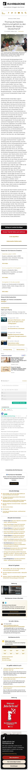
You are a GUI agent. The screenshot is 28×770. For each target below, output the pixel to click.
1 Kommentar (21, 31)
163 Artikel (5, 277)
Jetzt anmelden (14, 483)
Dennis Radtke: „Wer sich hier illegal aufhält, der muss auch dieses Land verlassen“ (14, 494)
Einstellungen (14, 766)
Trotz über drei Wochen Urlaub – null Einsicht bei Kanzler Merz (14, 512)
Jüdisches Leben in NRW (9, 254)
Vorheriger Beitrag (7, 349)
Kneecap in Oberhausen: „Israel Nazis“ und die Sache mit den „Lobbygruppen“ (16, 321)
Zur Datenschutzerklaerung (9, 753)
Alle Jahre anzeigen (6, 660)
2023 (23, 650)
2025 (11, 650)
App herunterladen (14, 611)
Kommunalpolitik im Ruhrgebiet (11, 268)
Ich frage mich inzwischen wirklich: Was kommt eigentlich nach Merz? (14, 497)
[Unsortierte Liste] (10, 390)
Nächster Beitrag (20, 349)
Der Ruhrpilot (6, 509)
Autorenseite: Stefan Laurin (14, 241)
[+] (17, 389)
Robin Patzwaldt (7, 524)
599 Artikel (5, 291)
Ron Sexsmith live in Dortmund (16, 328)
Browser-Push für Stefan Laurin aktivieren (14, 232)
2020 (17, 653)
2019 (23, 653)
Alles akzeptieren (14, 757)
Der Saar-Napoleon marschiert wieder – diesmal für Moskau (15, 504)
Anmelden (24, 380)
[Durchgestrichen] (7, 390)
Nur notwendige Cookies (14, 761)
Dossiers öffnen (6, 658)
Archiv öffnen (14, 647)
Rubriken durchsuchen (7, 656)
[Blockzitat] (12, 390)
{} (15, 389)
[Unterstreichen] (5, 390)
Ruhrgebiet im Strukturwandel (11, 282)
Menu (3, 13)
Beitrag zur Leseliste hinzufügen (14, 227)
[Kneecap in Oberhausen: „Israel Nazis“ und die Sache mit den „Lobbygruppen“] (4, 319)
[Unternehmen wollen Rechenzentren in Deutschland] (4, 342)
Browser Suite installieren (14, 614)
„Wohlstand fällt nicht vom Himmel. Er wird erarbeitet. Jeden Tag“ (13, 669)
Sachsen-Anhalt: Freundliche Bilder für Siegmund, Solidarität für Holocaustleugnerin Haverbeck (14, 501)
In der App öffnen (14, 236)
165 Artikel (5, 263)
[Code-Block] (14, 390)
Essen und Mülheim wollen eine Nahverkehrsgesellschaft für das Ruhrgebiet (14, 626)
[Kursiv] (4, 390)
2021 (11, 653)
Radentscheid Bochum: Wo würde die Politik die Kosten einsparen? (14, 687)
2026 (5, 650)
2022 (5, 653)
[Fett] (2, 390)
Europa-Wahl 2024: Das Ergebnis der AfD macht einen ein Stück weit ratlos (14, 678)
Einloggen (3, 301)
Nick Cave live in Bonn (8, 507)
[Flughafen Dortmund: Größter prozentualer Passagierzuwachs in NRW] (4, 334)
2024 (17, 650)
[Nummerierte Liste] (9, 390)
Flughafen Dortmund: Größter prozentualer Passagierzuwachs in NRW (17, 336)
